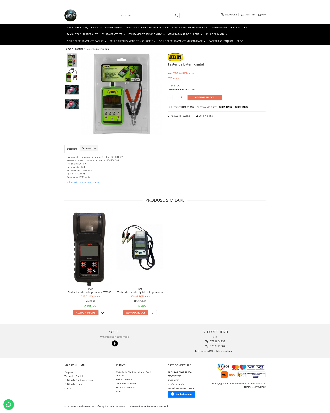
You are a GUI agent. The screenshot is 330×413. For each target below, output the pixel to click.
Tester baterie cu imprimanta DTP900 (89, 292)
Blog (240, 41)
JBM (140, 288)
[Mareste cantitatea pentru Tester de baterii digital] (181, 97)
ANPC (119, 391)
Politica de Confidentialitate (78, 380)
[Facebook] (115, 343)
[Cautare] (176, 15)
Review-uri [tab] (89, 148)
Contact (68, 388)
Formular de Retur (125, 387)
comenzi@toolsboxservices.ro (217, 351)
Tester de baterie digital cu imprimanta (140, 292)
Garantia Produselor (126, 383)
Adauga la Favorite (180, 115)
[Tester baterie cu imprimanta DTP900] (89, 247)
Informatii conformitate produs (83, 182)
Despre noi (69, 372)
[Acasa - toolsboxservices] (81, 15)
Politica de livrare (73, 384)
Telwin (89, 288)
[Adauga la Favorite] (102, 312)
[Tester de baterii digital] (121, 94)
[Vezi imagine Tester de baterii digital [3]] (72, 104)
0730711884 (217, 346)
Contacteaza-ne (184, 394)
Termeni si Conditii (73, 376)
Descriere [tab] (72, 148)
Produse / (80, 48)
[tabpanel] (121, 94)
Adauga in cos (204, 97)
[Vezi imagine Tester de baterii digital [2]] (72, 89)
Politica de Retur (124, 379)
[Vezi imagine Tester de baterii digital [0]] (72, 60)
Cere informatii (206, 115)
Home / (68, 48)
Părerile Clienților (221, 41)
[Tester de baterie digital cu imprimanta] (140, 247)
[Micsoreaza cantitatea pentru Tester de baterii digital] (170, 97)
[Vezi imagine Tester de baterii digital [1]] (72, 75)
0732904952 (217, 341)
